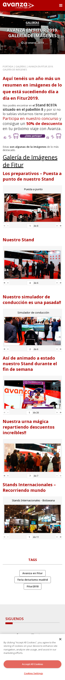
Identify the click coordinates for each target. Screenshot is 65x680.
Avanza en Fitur (32, 573)
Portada (8, 66)
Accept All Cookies (32, 664)
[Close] (60, 639)
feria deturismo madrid (32, 579)
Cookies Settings (33, 673)
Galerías (32, 23)
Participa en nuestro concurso (30, 118)
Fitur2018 (32, 586)
